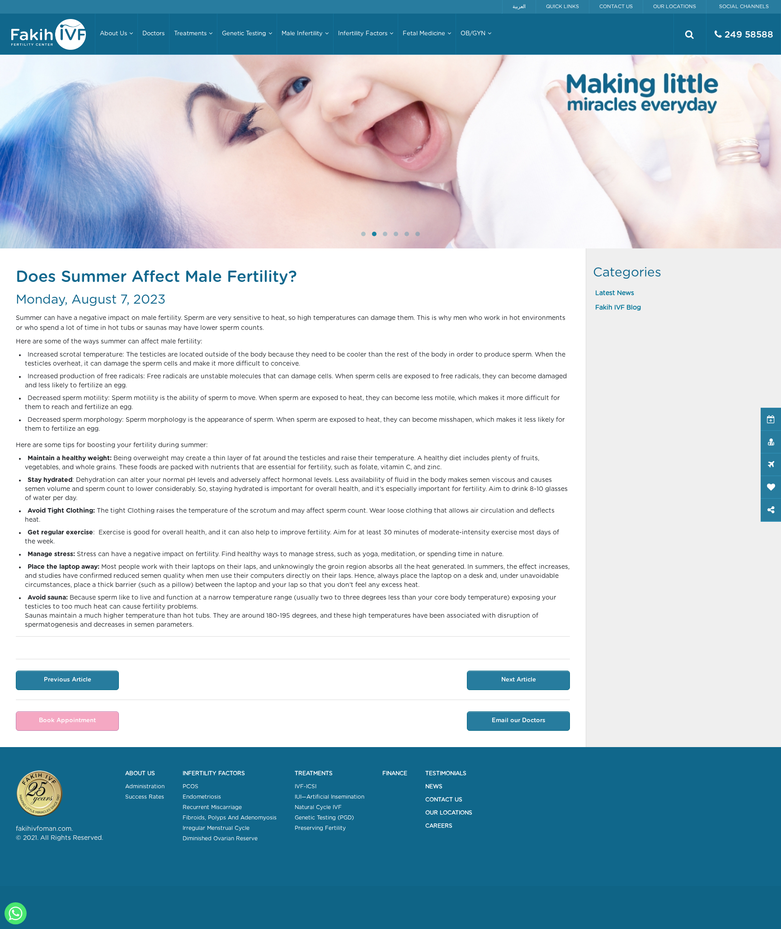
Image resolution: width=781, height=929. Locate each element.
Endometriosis (202, 797)
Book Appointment (67, 721)
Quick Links (562, 6)
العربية (519, 6)
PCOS (190, 786)
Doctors (153, 34)
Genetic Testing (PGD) (324, 817)
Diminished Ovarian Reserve (220, 838)
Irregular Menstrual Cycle (216, 828)
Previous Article (67, 680)
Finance (394, 773)
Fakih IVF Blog (618, 308)
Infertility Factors (214, 773)
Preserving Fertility (320, 828)
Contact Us (616, 6)
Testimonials (445, 773)
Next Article (518, 680)
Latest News (614, 293)
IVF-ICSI (305, 786)
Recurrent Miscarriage (212, 807)
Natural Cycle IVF (318, 807)
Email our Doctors (519, 721)
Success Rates (144, 797)
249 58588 (747, 34)
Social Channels (744, 6)
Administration (145, 786)
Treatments (314, 773)
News (433, 786)
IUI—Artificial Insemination (329, 797)
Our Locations (674, 6)
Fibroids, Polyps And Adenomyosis (230, 817)
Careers (438, 826)
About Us (140, 773)
